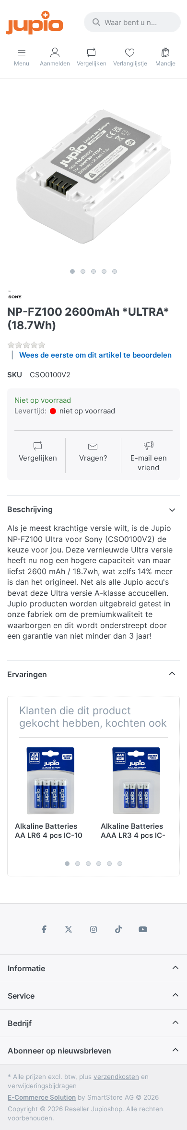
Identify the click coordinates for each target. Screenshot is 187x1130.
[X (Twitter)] (69, 929)
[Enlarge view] (93, 176)
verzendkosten (116, 1076)
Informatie (26, 968)
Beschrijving (30, 509)
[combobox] (132, 22)
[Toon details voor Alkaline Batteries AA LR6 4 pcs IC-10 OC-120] (50, 780)
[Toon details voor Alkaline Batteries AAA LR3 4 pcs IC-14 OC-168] (136, 780)
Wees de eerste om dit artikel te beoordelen (95, 355)
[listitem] (93, 176)
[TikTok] (118, 929)
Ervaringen (27, 674)
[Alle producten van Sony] (15, 296)
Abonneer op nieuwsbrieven (59, 1050)
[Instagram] (93, 929)
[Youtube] (142, 929)
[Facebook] (44, 929)
